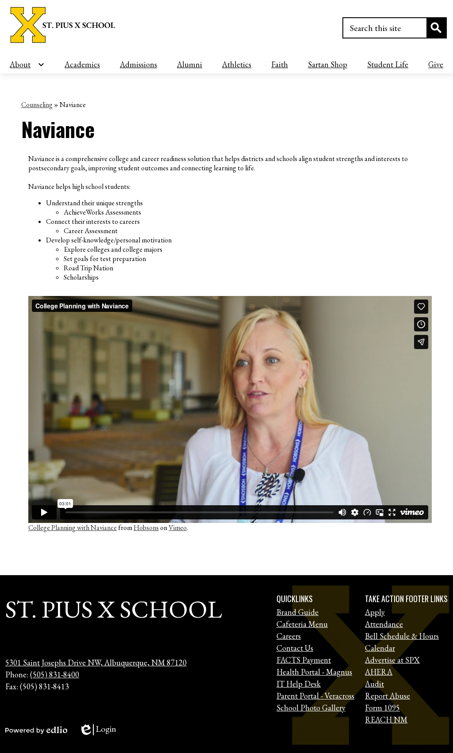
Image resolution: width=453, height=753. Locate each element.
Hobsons (146, 527)
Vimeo (178, 527)
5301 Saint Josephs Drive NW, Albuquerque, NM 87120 (96, 662)
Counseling (37, 104)
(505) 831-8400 (54, 674)
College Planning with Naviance (72, 527)
